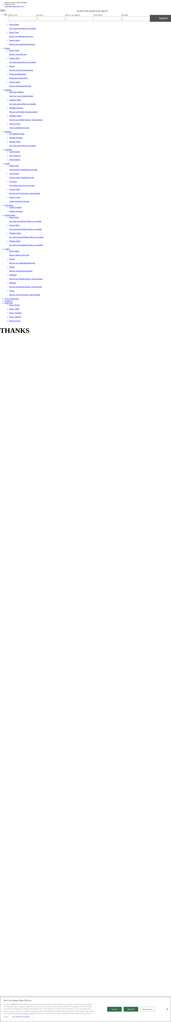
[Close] (167, 1009)
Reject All (131, 1009)
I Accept (114, 1009)
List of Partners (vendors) (20, 1017)
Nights (39, 15)
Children (98, 15)
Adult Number (72, 15)
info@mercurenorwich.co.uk (14, 6)
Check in (12, 15)
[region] (85, 1009)
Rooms (124, 15)
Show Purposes (147, 1009)
